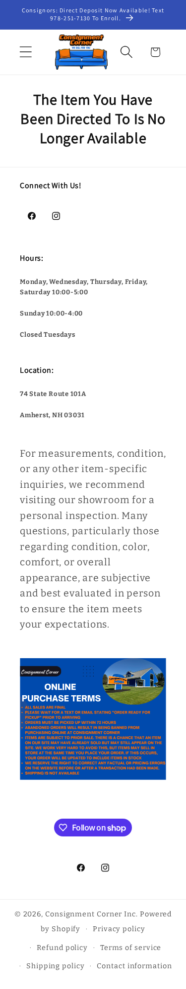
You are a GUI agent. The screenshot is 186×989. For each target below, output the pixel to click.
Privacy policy (119, 929)
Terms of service (131, 948)
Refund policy (62, 948)
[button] (25, 52)
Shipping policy (55, 966)
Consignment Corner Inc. (91, 914)
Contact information (134, 966)
